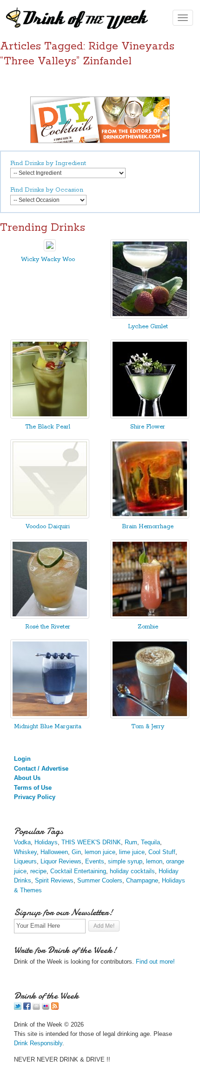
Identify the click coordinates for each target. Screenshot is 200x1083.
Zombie (148, 627)
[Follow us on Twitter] (17, 1007)
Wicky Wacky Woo (48, 259)
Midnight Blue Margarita (47, 727)
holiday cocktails (132, 871)
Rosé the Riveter (47, 627)
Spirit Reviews (54, 880)
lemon (154, 861)
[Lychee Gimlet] (149, 316)
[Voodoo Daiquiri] (49, 516)
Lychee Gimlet (148, 327)
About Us (27, 777)
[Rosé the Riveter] (49, 616)
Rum (131, 842)
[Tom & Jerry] (149, 716)
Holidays (46, 842)
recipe (38, 871)
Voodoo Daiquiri (48, 527)
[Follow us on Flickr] (45, 1007)
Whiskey (25, 851)
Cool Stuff (161, 851)
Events (94, 861)
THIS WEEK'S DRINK (91, 842)
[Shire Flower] (149, 416)
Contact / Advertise (41, 768)
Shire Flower (147, 427)
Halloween (54, 851)
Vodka (22, 842)
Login (22, 758)
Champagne (142, 880)
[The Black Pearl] (49, 416)
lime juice (132, 851)
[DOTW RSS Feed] (55, 1007)
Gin (76, 851)
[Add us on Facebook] (27, 1007)
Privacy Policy (34, 796)
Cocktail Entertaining (78, 871)
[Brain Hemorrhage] (149, 516)
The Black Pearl (47, 427)
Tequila (150, 842)
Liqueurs (25, 861)
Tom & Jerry (147, 727)
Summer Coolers (99, 880)
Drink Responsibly (38, 1043)
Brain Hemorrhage (147, 527)
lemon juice (100, 851)
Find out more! (155, 961)
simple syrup (125, 861)
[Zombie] (149, 616)
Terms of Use (33, 787)
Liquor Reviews (60, 861)
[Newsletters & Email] (36, 1007)
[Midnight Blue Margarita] (49, 716)
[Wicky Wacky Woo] (50, 249)
